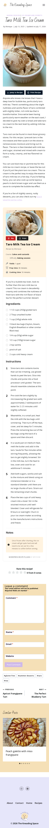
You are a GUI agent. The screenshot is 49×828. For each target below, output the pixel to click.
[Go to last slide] (7, 740)
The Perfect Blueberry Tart (39, 693)
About (10, 803)
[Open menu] (43, 5)
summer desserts (26, 676)
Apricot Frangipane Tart (12, 693)
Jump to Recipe (16, 92)
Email (9, 644)
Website (10, 656)
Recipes (38, 803)
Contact (19, 803)
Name (10, 632)
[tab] (19, 763)
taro (39, 676)
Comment (11, 598)
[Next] (42, 740)
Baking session (13, 15)
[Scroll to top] (43, 824)
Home (29, 803)
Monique (9, 26)
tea (6, 681)
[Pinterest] (28, 789)
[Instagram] (22, 789)
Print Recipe (35, 92)
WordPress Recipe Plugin (19, 557)
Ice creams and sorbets (32, 15)
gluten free (9, 676)
